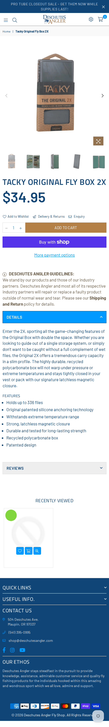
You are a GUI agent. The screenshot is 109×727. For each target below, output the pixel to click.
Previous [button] (6, 96)
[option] (54, 96)
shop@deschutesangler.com (31, 640)
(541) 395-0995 (19, 632)
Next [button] (102, 96)
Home (6, 31)
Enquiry (79, 216)
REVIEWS (15, 468)
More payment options (54, 254)
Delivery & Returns (51, 216)
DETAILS (14, 317)
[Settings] (91, 19)
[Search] (14, 19)
